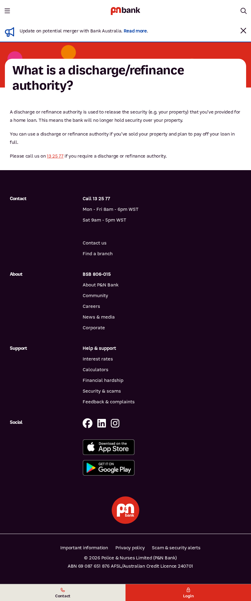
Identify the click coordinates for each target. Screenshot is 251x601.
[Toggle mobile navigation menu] (7, 11)
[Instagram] (115, 424)
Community (95, 296)
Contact (62, 596)
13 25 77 (55, 156)
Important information (84, 548)
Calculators (95, 370)
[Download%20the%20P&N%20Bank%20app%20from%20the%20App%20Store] (162, 447)
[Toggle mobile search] (243, 11)
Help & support (99, 348)
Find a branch (98, 254)
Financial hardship (103, 380)
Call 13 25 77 (96, 199)
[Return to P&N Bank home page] (125, 11)
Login (188, 596)
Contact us (95, 243)
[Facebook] (87, 424)
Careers (91, 306)
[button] (243, 30)
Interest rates (98, 359)
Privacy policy (129, 548)
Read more (135, 31)
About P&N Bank (100, 285)
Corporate (94, 328)
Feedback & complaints (109, 402)
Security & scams (102, 391)
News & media (99, 317)
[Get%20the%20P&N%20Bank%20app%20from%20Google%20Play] (162, 468)
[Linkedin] (101, 424)
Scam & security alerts (176, 548)
